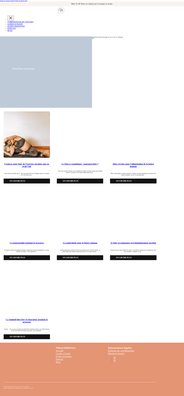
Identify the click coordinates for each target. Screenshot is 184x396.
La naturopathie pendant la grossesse (27, 243)
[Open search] (2, 34)
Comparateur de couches (20, 22)
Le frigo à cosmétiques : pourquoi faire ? (80, 164)
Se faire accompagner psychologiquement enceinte (133, 243)
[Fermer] (10, 18)
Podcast (11, 28)
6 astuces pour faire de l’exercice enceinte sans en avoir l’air (26, 165)
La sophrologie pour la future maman (80, 243)
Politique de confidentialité (121, 350)
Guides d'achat (15, 24)
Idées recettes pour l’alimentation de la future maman (133, 165)
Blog (10, 30)
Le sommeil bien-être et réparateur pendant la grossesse (27, 320)
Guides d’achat (63, 353)
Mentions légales (116, 353)
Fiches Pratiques (16, 26)
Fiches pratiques (64, 356)
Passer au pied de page (21, 0)
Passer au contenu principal (7, 0)
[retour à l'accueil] (61, 13)
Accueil (59, 350)
